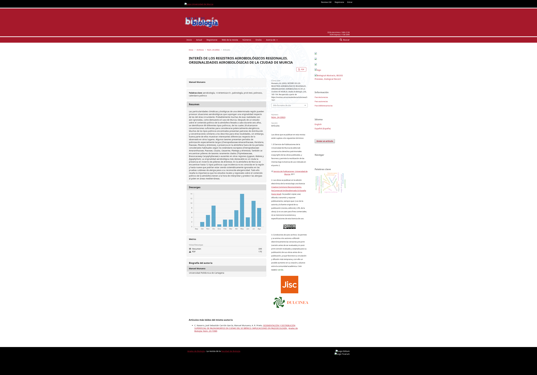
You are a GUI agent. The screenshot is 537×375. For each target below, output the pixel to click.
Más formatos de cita (282, 105)
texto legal (276, 194)
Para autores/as (321, 101)
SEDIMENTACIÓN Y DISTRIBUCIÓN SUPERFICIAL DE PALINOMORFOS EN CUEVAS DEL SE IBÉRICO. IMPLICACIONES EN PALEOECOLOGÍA (244, 327)
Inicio (189, 39)
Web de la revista (230, 39)
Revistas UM (326, 2)
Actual (199, 39)
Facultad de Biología (230, 351)
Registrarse (339, 2)
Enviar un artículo (325, 141)
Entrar (349, 2)
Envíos (259, 39)
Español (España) (323, 128)
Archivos (200, 50)
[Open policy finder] (289, 284)
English (318, 124)
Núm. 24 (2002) (213, 50)
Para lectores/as (321, 97)
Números (246, 39)
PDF (302, 69)
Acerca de (271, 39)
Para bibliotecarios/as (324, 105)
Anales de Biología (196, 351)
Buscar (346, 39)
